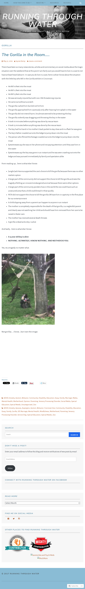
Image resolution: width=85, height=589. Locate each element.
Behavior (25, 398)
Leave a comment (35, 61)
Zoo (34, 405)
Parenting (34, 401)
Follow (10, 468)
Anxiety (12, 398)
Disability (42, 398)
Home (6, 3)
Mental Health (7, 401)
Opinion (27, 401)
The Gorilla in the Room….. (26, 55)
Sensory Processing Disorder (49, 401)
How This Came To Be (21, 3)
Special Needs (15, 405)
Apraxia (18, 408)
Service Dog (22, 415)
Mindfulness (44, 411)
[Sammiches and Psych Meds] (42, 555)
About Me (40, 3)
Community (33, 398)
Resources (54, 3)
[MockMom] (42, 558)
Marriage (68, 398)
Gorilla (14, 411)
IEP (19, 411)
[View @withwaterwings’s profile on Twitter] (14, 519)
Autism (18, 398)
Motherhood (18, 401)
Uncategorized (26, 405)
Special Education (34, 415)
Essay (57, 398)
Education (50, 398)
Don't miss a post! (15, 446)
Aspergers (26, 408)
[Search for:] (37, 434)
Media (75, 398)
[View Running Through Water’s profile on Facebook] (8, 519)
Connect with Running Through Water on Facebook (36, 480)
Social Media (66, 401)
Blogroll (67, 3)
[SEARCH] (80, 3)
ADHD (6, 398)
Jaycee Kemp (20, 61)
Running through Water (42, 20)
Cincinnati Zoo (49, 408)
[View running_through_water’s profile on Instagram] (19, 519)
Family (62, 398)
